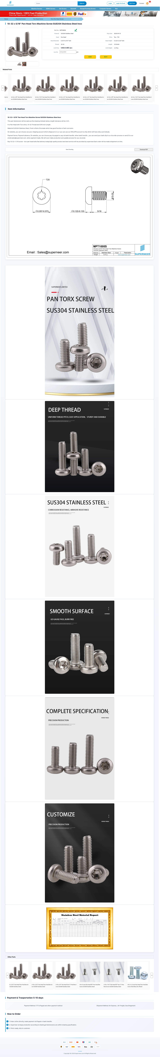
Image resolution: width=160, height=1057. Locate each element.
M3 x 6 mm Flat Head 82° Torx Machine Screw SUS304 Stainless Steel (88, 985)
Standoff (73, 8)
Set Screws (62, 8)
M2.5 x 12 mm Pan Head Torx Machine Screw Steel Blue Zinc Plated (135, 985)
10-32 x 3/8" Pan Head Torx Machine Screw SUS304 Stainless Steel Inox (19, 98)
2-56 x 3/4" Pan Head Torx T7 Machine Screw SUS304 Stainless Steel (64, 985)
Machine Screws (36, 8)
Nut (116, 8)
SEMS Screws (50, 8)
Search (82, 3)
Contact (141, 3)
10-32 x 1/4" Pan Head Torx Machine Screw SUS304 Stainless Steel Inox (91, 98)
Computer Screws (105, 8)
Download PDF (144, 149)
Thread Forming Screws (88, 8)
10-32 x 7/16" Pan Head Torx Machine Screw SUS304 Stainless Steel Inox (43, 98)
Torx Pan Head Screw (57, 19)
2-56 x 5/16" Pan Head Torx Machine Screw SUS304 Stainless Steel (40, 985)
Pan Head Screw (38, 19)
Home (6, 19)
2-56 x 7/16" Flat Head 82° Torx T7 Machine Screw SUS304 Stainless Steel (111, 985)
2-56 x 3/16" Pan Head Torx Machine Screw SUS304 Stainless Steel (16, 985)
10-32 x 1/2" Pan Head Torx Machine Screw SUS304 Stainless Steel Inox (67, 98)
